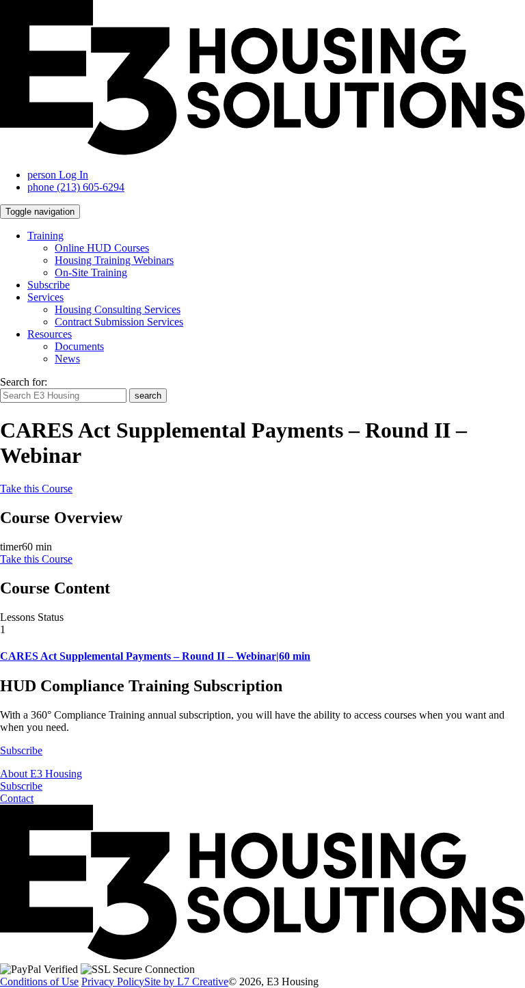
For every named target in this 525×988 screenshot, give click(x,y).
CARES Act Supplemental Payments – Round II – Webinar (155, 656)
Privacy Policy (112, 981)
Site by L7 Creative (186, 981)
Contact (16, 798)
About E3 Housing (41, 773)
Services (45, 297)
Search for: (23, 382)
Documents (79, 346)
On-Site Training (91, 272)
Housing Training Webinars (114, 260)
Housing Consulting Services (117, 309)
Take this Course (36, 488)
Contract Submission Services (119, 322)
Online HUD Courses (102, 248)
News (67, 358)
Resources (49, 334)
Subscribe (48, 285)
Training (45, 235)
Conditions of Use (39, 981)
